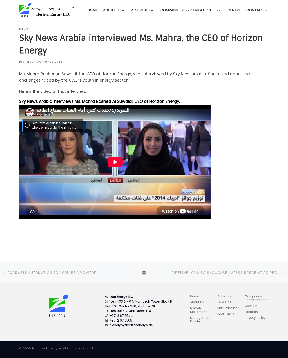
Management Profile (200, 320)
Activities (224, 296)
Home (194, 296)
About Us (197, 302)
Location (251, 312)
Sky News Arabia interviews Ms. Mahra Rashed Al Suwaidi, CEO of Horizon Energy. (99, 101)
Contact (251, 306)
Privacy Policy (255, 318)
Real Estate (226, 314)
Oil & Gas (224, 302)
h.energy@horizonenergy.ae (131, 325)
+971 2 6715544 (121, 316)
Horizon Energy (45, 348)
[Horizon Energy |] (47, 10)
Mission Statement (198, 310)
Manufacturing (228, 308)
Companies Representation (256, 298)
